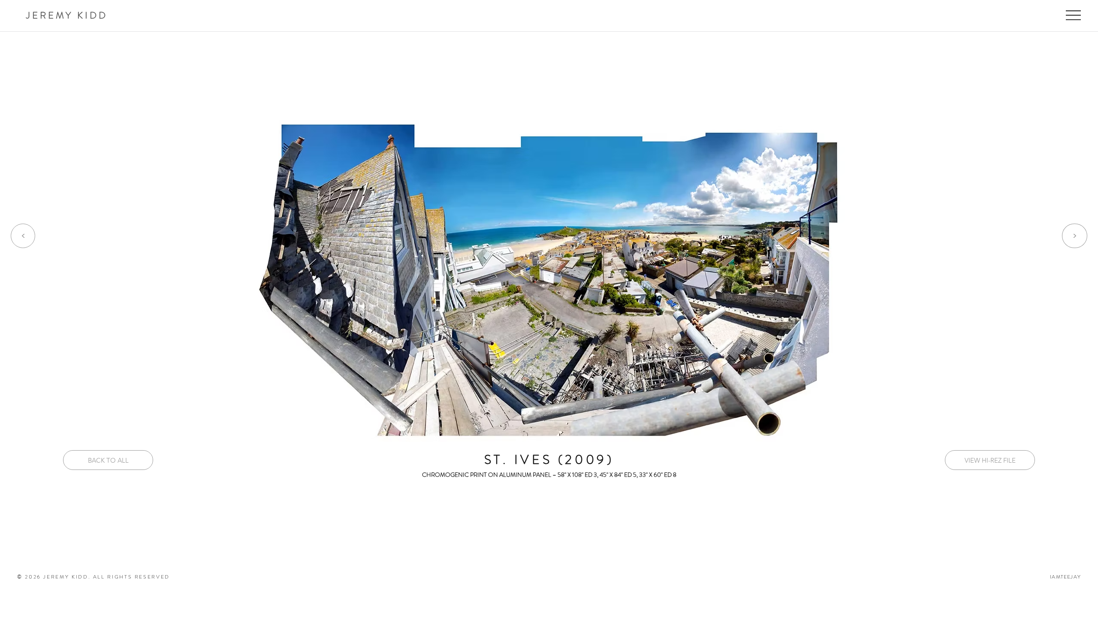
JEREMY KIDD (66, 15)
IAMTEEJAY (1065, 577)
